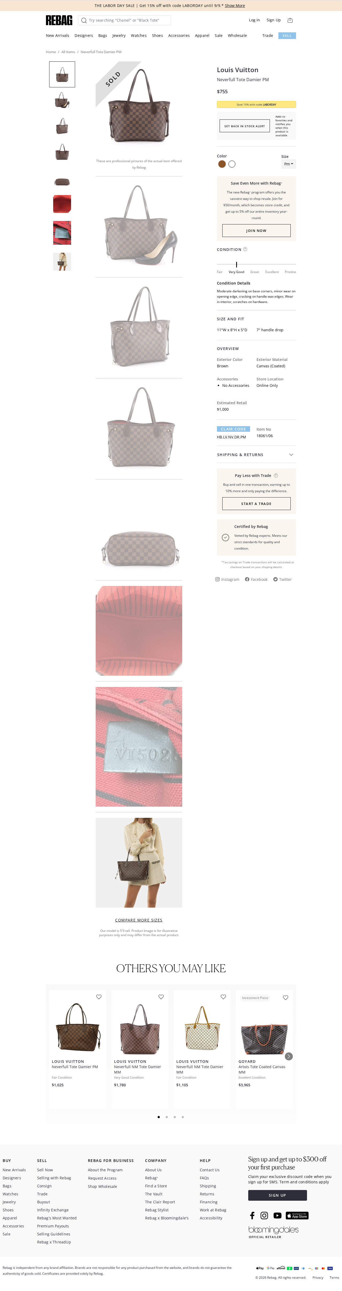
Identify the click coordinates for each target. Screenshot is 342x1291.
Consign (44, 1185)
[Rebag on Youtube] (278, 1215)
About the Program (105, 1169)
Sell (287, 35)
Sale (219, 35)
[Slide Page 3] (175, 1117)
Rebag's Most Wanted (57, 1217)
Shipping (208, 1185)
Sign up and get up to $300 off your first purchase (287, 1163)
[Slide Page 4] (183, 1117)
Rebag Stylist (157, 1209)
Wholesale (237, 35)
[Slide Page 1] (159, 1117)
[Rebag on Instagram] (264, 1215)
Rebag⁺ (151, 1177)
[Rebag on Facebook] (253, 1215)
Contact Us (210, 1169)
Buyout (43, 1201)
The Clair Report (160, 1201)
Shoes (157, 35)
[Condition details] (245, 249)
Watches (138, 35)
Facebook (259, 579)
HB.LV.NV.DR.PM (231, 437)
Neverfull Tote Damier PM (243, 80)
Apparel (202, 35)
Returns (207, 1193)
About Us (153, 1169)
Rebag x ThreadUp (54, 1242)
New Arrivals (57, 35)
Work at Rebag (213, 1209)
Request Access (102, 1178)
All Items (68, 51)
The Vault (153, 1193)
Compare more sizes (138, 920)
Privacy (318, 1277)
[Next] (289, 1056)
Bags (102, 35)
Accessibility (211, 1217)
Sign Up (274, 19)
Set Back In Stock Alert (244, 126)
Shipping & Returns (240, 454)
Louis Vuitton (237, 70)
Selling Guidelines (54, 1233)
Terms (334, 1277)
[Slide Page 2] (167, 1117)
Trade (267, 35)
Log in (254, 19)
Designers (84, 35)
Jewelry (119, 35)
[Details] (276, 475)
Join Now (256, 230)
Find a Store (156, 1185)
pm (287, 163)
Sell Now (45, 1169)
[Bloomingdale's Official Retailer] (273, 1231)
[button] (139, 106)
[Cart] (290, 20)
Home (51, 51)
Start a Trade (256, 503)
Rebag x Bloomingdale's (167, 1217)
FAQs (204, 1177)
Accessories (179, 35)
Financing (209, 1201)
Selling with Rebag (54, 1177)
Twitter (285, 579)
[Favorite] (99, 997)
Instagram (230, 579)
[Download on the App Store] (297, 1216)
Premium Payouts (53, 1225)
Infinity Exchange (53, 1209)
